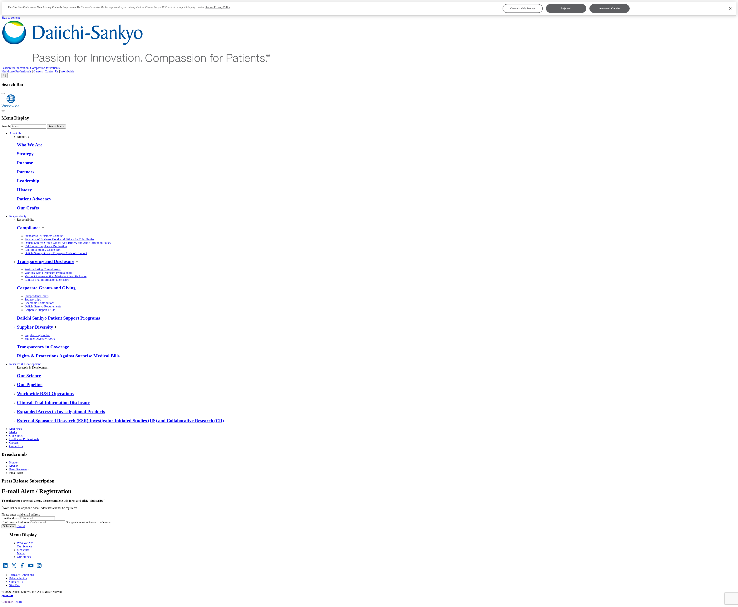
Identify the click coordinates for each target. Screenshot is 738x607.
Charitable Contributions (39, 303)
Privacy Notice (18, 578)
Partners (25, 171)
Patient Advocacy (34, 198)
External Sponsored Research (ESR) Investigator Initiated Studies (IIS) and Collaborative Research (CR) (120, 420)
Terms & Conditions (21, 574)
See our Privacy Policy (217, 7)
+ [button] (43, 227)
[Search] (5, 75)
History (24, 189)
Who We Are (29, 144)
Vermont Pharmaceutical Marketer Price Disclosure (55, 276)
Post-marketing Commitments (43, 269)
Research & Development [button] (25, 364)
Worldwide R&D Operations (45, 393)
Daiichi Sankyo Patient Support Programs (58, 318)
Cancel (21, 526)
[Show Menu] (3, 110)
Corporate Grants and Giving (46, 287)
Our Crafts (28, 207)
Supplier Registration (37, 335)
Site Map (14, 585)
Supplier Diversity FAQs (40, 338)
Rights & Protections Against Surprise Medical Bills (68, 355)
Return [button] (17, 601)
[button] (369, 605)
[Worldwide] (10, 106)
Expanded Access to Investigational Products (61, 411)
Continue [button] (7, 601)
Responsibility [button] (18, 216)
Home (13, 462)
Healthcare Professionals (16, 71)
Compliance (29, 227)
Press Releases (18, 469)
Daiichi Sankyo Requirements (43, 306)
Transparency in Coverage (43, 346)
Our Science (29, 375)
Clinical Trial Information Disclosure (47, 279)
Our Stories (16, 435)
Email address (10, 518)
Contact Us (51, 71)
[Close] (730, 8)
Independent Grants (36, 296)
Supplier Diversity (35, 327)
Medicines (15, 428)
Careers (38, 71)
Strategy (25, 153)
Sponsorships (33, 299)
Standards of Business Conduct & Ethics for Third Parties (59, 239)
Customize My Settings (522, 8)
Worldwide (67, 71)
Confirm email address (15, 522)
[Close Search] (3, 93)
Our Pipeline (29, 384)
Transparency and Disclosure (45, 261)
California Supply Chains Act (42, 249)
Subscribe (8, 526)
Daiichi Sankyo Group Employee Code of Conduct (56, 253)
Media (13, 432)
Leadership (28, 180)
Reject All (566, 8)
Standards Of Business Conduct (44, 235)
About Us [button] (15, 133)
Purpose (25, 162)
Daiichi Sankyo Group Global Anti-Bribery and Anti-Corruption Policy (68, 242)
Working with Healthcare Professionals (48, 272)
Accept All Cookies (609, 8)
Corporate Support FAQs (40, 309)
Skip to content (11, 17)
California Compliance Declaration (46, 246)
